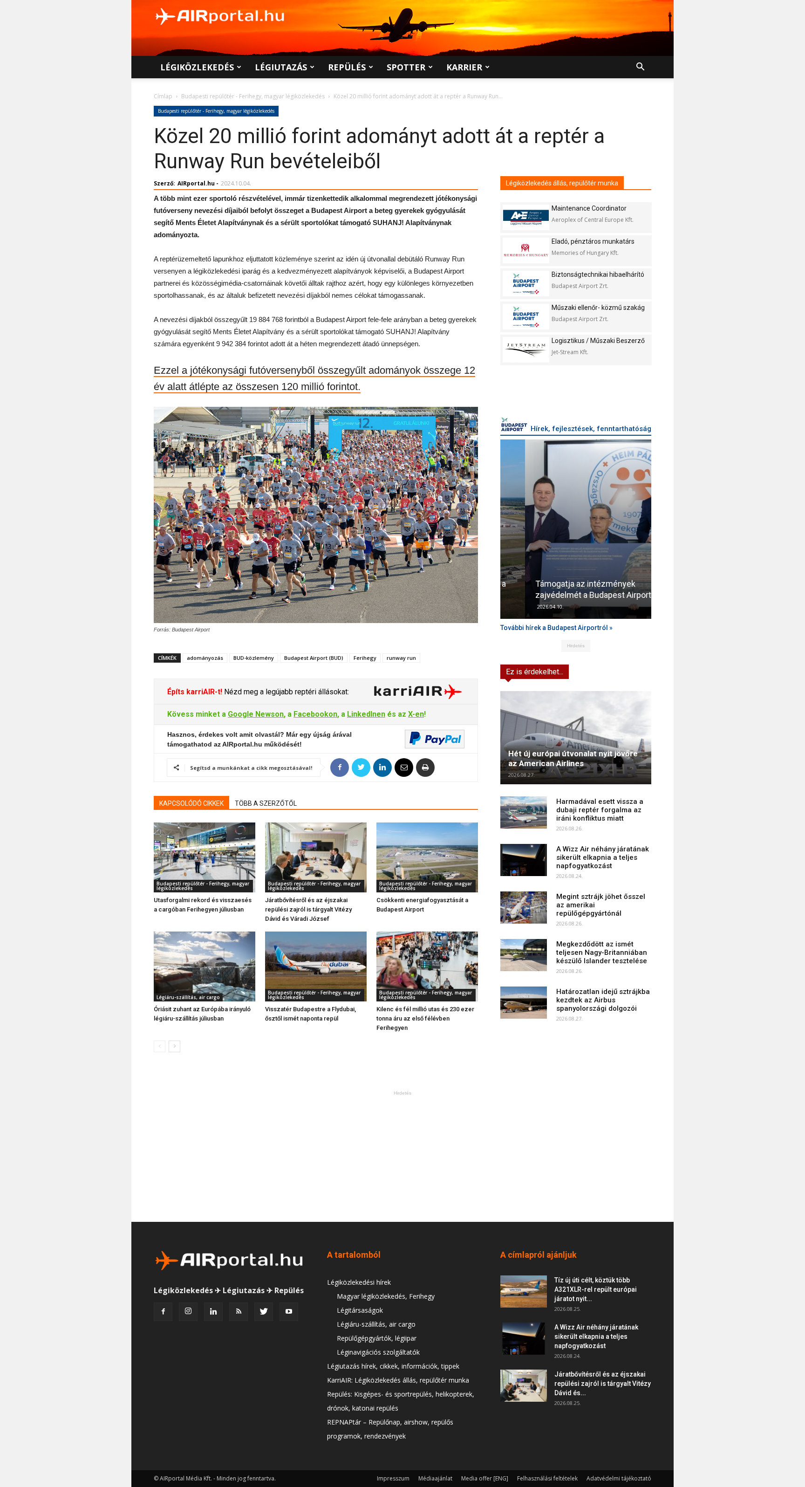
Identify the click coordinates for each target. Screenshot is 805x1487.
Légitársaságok (360, 1310)
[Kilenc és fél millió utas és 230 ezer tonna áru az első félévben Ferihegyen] (427, 966)
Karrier (464, 67)
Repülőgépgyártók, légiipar (376, 1338)
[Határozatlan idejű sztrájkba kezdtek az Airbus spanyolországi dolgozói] (523, 1003)
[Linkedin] (213, 1311)
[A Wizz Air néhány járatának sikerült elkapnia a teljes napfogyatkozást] (523, 860)
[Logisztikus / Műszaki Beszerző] (526, 350)
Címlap (163, 96)
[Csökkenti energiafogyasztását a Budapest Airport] (427, 857)
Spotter (406, 67)
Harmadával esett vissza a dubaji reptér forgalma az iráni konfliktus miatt (599, 809)
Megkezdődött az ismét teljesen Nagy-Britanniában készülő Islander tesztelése (601, 952)
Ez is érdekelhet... (534, 671)
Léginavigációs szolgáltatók (378, 1352)
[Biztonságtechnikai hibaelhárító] (526, 283)
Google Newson (256, 714)
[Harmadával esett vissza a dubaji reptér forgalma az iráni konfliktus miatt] (523, 812)
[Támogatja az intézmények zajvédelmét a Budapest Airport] (575, 529)
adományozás (205, 657)
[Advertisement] (402, 1156)
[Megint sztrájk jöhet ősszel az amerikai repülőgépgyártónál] (523, 907)
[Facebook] (163, 1311)
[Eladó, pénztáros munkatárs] (526, 250)
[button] (640, 67)
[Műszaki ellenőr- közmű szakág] (526, 316)
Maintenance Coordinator (589, 208)
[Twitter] (263, 1311)
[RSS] (238, 1311)
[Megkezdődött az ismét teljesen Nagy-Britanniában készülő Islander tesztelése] (523, 955)
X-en (416, 714)
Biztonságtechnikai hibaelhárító (598, 274)
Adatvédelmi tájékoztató (619, 1478)
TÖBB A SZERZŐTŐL (266, 803)
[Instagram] (188, 1311)
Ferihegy (365, 657)
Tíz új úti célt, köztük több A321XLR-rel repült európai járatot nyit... (595, 1289)
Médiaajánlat (435, 1478)
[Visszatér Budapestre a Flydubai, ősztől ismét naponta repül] (316, 966)
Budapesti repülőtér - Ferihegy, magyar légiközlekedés (253, 96)
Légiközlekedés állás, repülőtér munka (562, 183)
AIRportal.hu (196, 183)
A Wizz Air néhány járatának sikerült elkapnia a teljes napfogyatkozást (602, 857)
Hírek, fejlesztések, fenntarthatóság (591, 429)
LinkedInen (366, 714)
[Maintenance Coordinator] (526, 217)
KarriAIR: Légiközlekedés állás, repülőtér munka (398, 1380)
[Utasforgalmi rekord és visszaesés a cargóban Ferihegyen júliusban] (204, 857)
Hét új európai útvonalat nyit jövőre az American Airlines (573, 758)
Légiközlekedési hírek (359, 1282)
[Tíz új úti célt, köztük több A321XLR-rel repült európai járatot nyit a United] (523, 1291)
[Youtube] (289, 1311)
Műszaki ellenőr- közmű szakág (598, 307)
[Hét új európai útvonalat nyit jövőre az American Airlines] (575, 737)
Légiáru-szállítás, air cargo (188, 997)
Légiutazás (281, 67)
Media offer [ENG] (484, 1478)
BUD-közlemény (253, 657)
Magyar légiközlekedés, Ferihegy (386, 1296)
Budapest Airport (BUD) (313, 657)
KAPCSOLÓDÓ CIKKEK (191, 803)
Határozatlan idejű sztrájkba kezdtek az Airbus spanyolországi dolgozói (603, 1000)
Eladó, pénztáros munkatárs (593, 241)
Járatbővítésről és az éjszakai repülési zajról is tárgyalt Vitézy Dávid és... (602, 1384)
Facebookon (315, 714)
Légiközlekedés (197, 67)
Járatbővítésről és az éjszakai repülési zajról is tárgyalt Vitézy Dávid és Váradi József (308, 909)
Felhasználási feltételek (547, 1478)
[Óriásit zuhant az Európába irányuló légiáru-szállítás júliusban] (204, 966)
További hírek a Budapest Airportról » (556, 627)
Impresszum (393, 1478)
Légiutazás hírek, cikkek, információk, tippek (393, 1366)
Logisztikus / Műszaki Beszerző (598, 340)
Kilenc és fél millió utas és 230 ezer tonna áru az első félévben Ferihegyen (425, 1018)
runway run (401, 657)
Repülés (347, 67)
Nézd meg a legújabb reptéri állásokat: (285, 691)
